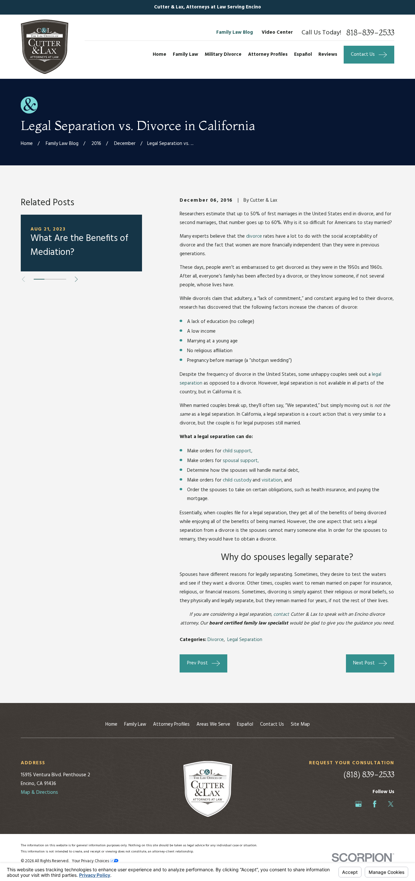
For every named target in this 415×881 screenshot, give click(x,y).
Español (245, 724)
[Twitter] (390, 804)
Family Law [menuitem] (185, 54)
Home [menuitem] (159, 54)
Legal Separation (244, 640)
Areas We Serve (213, 724)
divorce (254, 236)
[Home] (44, 46)
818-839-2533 (370, 33)
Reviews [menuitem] (327, 54)
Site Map (300, 724)
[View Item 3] (60, 279)
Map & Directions (39, 792)
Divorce (216, 640)
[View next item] (76, 279)
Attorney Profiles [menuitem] (268, 54)
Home (111, 724)
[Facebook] (374, 804)
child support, (237, 451)
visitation (272, 480)
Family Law (135, 724)
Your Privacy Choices (91, 861)
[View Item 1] (39, 279)
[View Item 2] (49, 279)
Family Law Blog (234, 32)
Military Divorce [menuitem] (223, 54)
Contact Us (272, 724)
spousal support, (241, 461)
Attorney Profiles (171, 724)
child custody (237, 480)
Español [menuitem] (303, 54)
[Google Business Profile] (358, 804)
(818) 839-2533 (368, 774)
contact (281, 614)
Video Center (277, 32)
